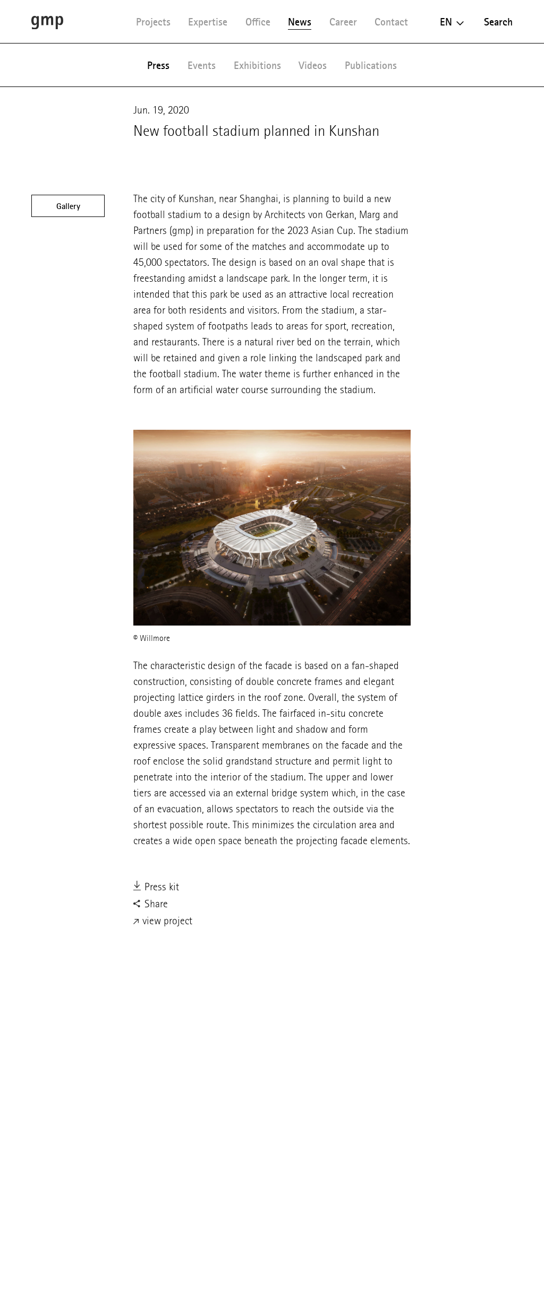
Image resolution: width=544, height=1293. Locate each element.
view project (166, 921)
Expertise (207, 21)
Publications (371, 65)
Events (202, 65)
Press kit (160, 887)
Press (158, 65)
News (299, 21)
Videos (313, 65)
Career (343, 21)
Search (498, 21)
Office (257, 21)
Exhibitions (257, 65)
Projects (153, 21)
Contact (391, 21)
